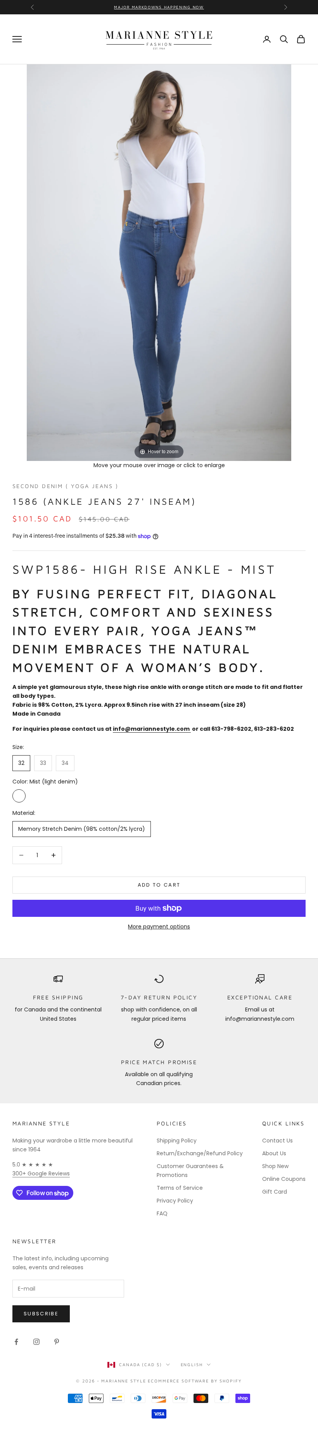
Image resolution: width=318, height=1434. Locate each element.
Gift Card (274, 1192)
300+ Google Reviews (41, 1173)
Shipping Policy (177, 1140)
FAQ (162, 1213)
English (192, 1364)
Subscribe (41, 1313)
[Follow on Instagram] (36, 1342)
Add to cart (159, 885)
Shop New (275, 1166)
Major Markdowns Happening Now (159, 7)
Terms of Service (180, 1188)
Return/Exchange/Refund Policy (200, 1153)
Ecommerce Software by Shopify (195, 1380)
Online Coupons (284, 1179)
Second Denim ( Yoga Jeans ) (65, 486)
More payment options (159, 926)
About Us (274, 1153)
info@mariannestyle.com (152, 729)
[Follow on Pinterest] (56, 1342)
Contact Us (277, 1140)
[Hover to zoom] (159, 262)
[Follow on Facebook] (16, 1342)
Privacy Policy (175, 1200)
